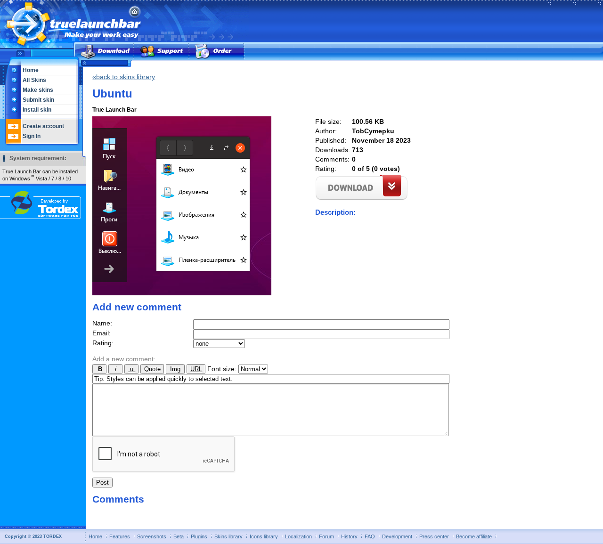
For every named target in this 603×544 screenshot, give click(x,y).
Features (119, 536)
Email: (101, 333)
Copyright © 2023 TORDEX (33, 536)
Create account (43, 126)
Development (397, 536)
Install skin (37, 109)
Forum (326, 536)
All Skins (34, 80)
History (349, 536)
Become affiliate (474, 536)
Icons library (264, 536)
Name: (102, 323)
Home (31, 70)
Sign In (32, 136)
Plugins (199, 536)
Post (102, 482)
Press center (434, 536)
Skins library (228, 536)
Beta (178, 536)
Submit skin (38, 100)
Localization (298, 536)
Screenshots (151, 536)
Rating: (103, 343)
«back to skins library (123, 77)
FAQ (370, 536)
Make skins (38, 90)
